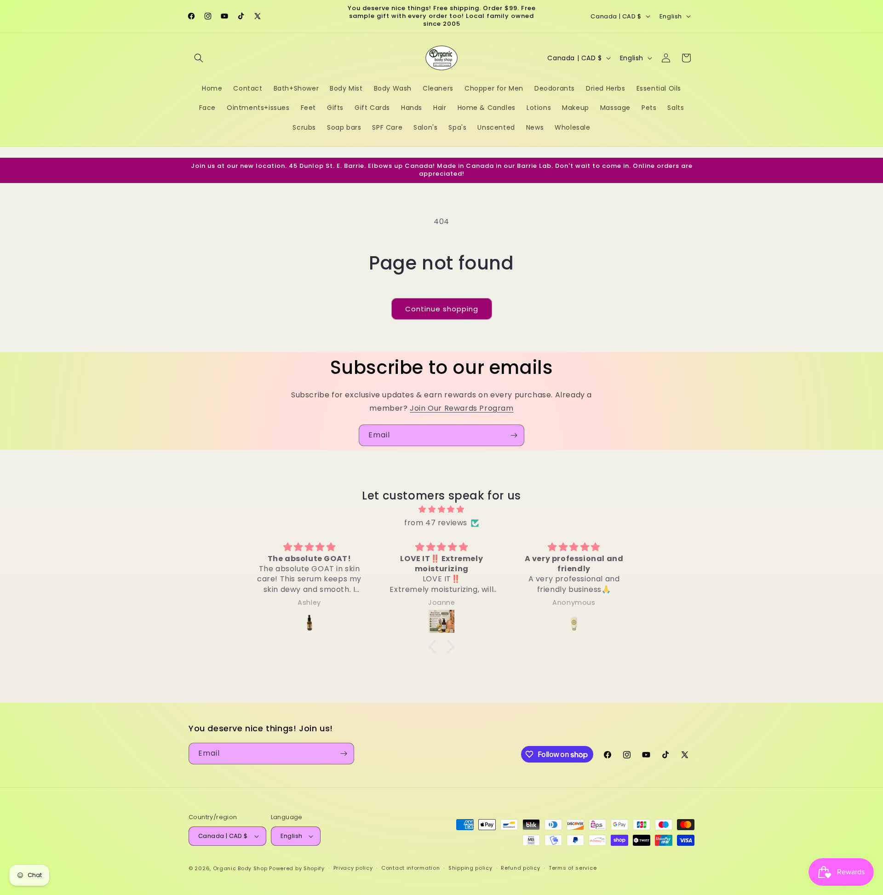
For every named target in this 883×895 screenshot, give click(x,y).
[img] (441, 509)
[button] (199, 58)
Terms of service (572, 868)
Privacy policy (353, 868)
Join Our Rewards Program (461, 408)
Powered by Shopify (297, 868)
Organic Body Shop (240, 868)
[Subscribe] (514, 435)
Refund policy (520, 868)
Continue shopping (441, 309)
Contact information (410, 868)
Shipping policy (470, 868)
